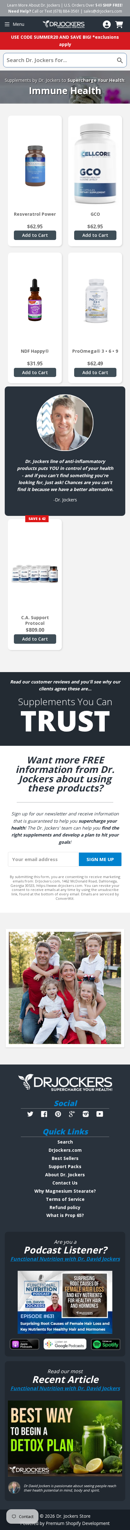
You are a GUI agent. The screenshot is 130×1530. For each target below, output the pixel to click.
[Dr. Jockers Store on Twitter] (30, 1115)
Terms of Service (65, 1199)
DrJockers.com (65, 1150)
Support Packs (65, 1166)
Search (65, 1142)
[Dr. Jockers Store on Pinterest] (58, 1115)
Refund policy (65, 1207)
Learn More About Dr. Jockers (33, 5)
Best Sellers (65, 1158)
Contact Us (65, 1183)
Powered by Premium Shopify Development (65, 1523)
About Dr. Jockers (65, 1175)
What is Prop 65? (65, 1215)
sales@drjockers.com (103, 11)
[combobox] (65, 60)
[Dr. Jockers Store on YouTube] (100, 1115)
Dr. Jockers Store (73, 1516)
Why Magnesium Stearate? (65, 1191)
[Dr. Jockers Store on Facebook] (44, 1115)
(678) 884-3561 (66, 11)
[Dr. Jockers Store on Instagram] (86, 1115)
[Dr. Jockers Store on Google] (72, 1115)
